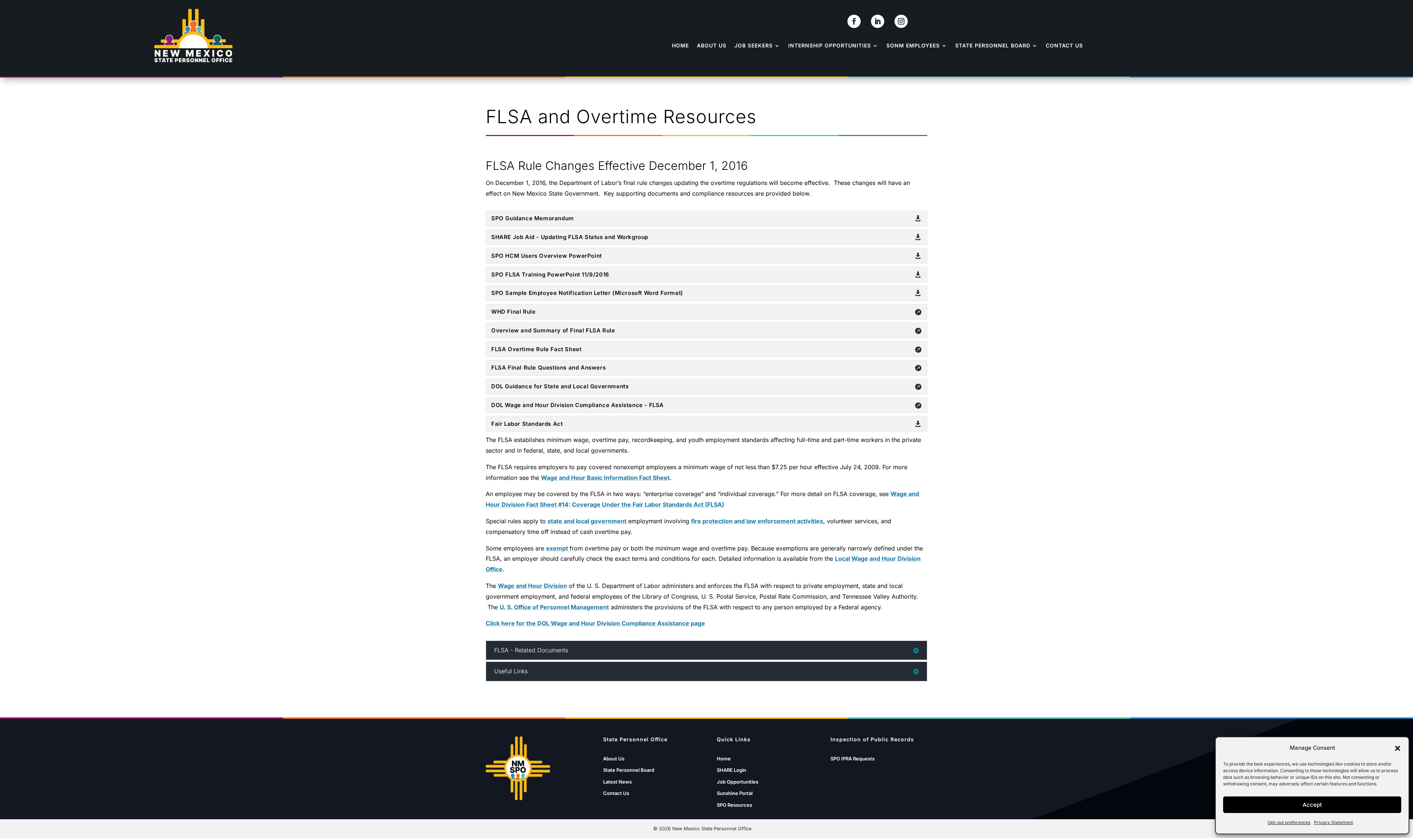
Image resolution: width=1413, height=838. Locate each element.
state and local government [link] (588, 521)
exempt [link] (558, 548)
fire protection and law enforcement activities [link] (757, 521)
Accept (1312, 804)
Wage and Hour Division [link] (532, 585)
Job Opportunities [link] (737, 782)
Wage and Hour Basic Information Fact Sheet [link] (605, 477)
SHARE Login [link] (731, 770)
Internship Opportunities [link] (829, 45)
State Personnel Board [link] (992, 45)
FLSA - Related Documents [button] (531, 650)
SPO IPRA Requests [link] (853, 759)
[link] (854, 21)
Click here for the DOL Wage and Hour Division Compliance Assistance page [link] (595, 623)
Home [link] (680, 45)
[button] (1397, 748)
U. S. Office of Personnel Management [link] (554, 607)
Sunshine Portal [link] (734, 793)
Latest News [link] (617, 782)
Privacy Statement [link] (1333, 822)
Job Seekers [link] (753, 45)
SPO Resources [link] (734, 805)
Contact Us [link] (1064, 45)
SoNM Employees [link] (913, 45)
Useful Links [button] (511, 671)
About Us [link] (711, 45)
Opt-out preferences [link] (1289, 822)
